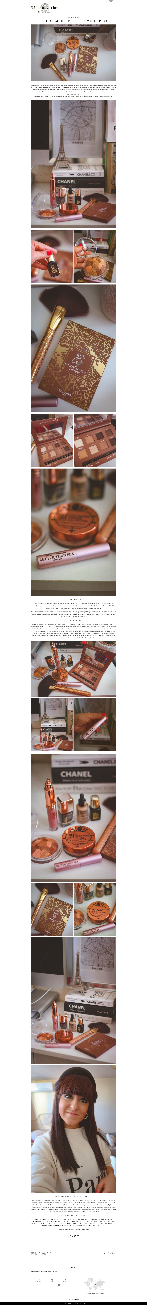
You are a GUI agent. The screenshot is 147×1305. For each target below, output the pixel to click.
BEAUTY (87, 10)
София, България (41, 1254)
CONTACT (101, 10)
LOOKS (80, 10)
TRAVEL (94, 10)
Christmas (43, 1253)
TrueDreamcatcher (75, 1299)
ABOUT (73, 10)
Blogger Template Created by (73, 1303)
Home (73, 1267)
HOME (66, 10)
